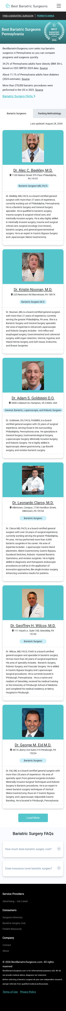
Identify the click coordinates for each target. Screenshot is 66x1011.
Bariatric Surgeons (16, 113)
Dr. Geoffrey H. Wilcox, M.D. (33, 626)
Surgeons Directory (13, 917)
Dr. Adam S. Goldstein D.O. (33, 398)
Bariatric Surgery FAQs (18, 96)
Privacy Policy (28, 991)
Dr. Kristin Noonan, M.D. (33, 289)
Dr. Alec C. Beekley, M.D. (33, 170)
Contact (7, 945)
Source (44, 68)
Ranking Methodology (49, 113)
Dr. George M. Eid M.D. (33, 745)
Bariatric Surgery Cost (14, 923)
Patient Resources (12, 929)
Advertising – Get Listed (15, 901)
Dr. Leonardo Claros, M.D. (33, 503)
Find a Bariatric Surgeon (18, 15)
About (6, 950)
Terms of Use (10, 991)
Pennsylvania (45, 15)
